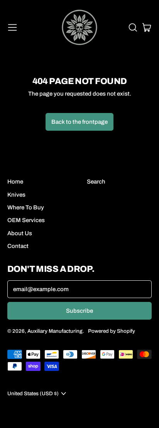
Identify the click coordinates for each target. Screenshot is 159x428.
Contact (18, 246)
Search (96, 182)
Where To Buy (25, 207)
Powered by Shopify (111, 331)
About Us (19, 233)
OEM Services (26, 220)
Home (15, 182)
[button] (132, 27)
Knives (16, 195)
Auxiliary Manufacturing (55, 331)
